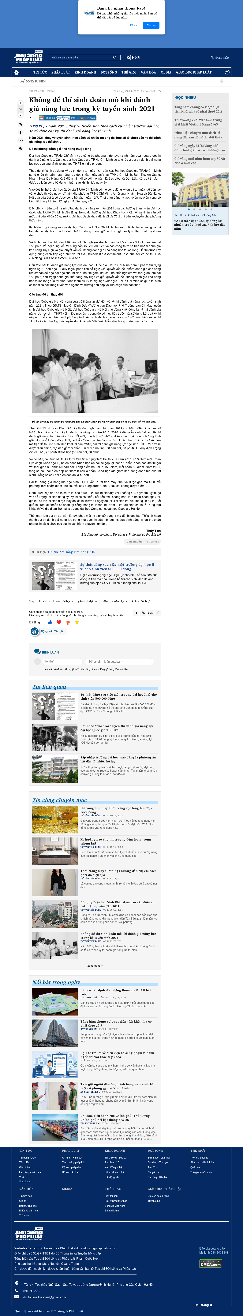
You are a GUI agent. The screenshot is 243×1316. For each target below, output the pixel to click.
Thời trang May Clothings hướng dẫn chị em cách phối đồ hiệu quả (118, 873)
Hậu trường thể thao (116, 1200)
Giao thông (25, 1167)
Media (166, 72)
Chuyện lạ (153, 1172)
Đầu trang (202, 1305)
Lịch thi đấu (111, 1196)
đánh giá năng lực (114, 601)
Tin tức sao (25, 1196)
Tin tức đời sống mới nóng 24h (71, 551)
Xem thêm (94, 966)
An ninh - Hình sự (72, 1157)
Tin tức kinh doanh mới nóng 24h (197, 215)
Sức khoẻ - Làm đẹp (159, 1157)
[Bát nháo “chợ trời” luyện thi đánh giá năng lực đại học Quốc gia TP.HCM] (55, 737)
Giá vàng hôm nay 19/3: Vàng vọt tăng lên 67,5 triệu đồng (116, 810)
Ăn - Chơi (153, 1167)
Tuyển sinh (154, 1200)
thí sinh (43, 601)
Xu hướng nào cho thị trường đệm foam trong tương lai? (115, 841)
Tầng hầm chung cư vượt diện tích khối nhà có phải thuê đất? (116, 1024)
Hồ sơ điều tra (70, 1172)
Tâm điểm (24, 1162)
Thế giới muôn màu (201, 1172)
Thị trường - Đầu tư (115, 1157)
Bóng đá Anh (112, 1210)
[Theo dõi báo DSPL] (67, 118)
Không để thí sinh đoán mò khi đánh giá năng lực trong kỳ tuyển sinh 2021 (118, 936)
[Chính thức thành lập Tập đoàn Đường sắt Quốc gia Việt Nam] (200, 189)
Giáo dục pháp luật (194, 72)
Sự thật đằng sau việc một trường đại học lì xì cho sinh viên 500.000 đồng (117, 566)
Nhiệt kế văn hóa (28, 1210)
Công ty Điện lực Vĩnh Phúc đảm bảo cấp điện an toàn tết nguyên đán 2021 (117, 904)
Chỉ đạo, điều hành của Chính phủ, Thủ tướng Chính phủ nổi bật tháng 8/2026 (115, 1118)
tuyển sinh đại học (87, 601)
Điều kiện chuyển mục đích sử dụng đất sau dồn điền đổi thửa (198, 135)
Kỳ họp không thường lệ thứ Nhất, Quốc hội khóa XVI (213, 81)
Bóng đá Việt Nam (115, 1205)
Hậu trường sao (28, 1205)
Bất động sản (112, 1177)
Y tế (21, 1177)
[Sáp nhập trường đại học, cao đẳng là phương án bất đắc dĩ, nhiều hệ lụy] (55, 769)
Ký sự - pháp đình (72, 1167)
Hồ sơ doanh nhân (115, 1172)
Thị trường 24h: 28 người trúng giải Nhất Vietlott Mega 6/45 (198, 122)
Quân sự (195, 1167)
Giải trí (23, 1200)
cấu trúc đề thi (138, 601)
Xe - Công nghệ (113, 1167)
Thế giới (129, 72)
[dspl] (16, 72)
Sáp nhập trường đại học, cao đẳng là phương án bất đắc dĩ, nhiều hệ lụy (118, 759)
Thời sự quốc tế (199, 1157)
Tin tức (40, 72)
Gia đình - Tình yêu (158, 1162)
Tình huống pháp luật (73, 1162)
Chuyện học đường (158, 1196)
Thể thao (24, 1215)
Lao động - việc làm (30, 1172)
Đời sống (109, 72)
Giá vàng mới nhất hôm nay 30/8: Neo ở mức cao (199, 161)
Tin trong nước (27, 1157)
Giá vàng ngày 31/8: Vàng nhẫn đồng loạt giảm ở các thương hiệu (199, 148)
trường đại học (62, 601)
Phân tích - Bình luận (202, 1162)
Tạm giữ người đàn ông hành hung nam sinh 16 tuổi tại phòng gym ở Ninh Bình (116, 1086)
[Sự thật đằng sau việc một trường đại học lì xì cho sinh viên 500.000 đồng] (54, 576)
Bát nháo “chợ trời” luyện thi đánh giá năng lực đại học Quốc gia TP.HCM (117, 728)
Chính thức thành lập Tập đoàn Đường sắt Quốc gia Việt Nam (198, 223)
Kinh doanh (85, 72)
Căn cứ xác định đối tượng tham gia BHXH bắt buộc (115, 992)
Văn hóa (148, 72)
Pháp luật (60, 72)
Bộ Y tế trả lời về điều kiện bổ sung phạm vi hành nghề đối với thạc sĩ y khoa (117, 1055)
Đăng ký (151, 25)
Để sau (134, 25)
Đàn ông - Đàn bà (157, 1177)
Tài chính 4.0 (112, 1162)
